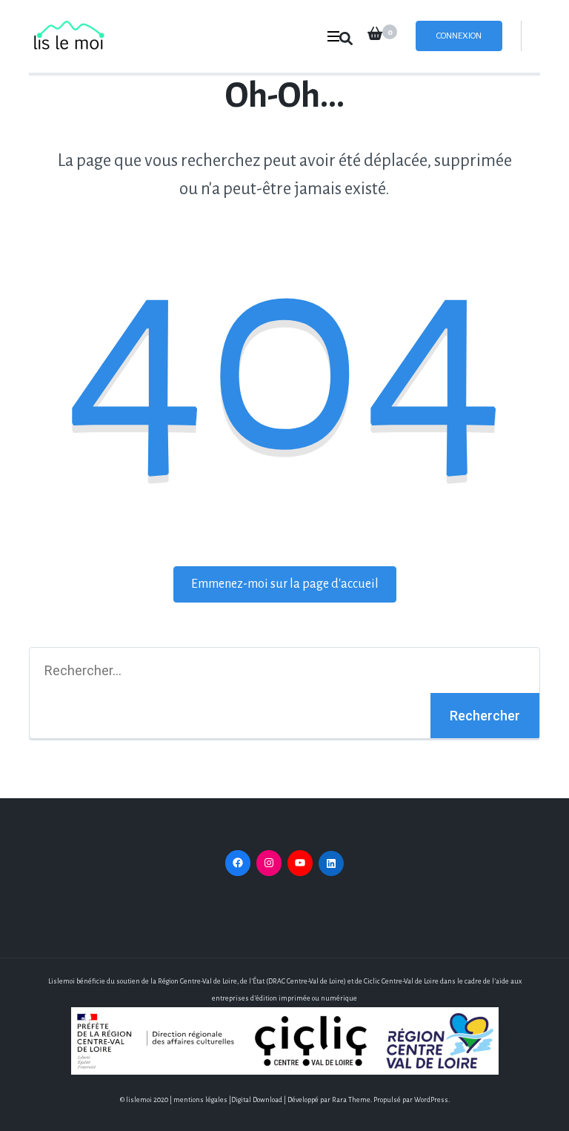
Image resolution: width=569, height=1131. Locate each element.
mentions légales (200, 1100)
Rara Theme (351, 1100)
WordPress (431, 1100)
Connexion (459, 36)
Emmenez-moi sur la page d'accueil (285, 584)
